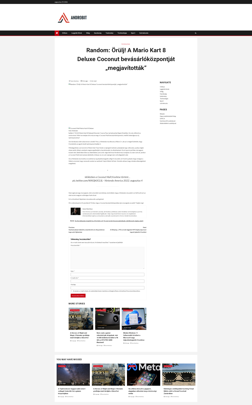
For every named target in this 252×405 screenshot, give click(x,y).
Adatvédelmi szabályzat (168, 123)
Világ (88, 33)
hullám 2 (71, 133)
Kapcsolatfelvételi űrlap (168, 116)
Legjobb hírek (76, 33)
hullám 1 (98, 144)
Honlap (73, 284)
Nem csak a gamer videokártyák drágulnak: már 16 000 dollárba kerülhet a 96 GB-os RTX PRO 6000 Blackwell (107, 337)
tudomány (109, 33)
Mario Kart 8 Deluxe (86, 133)
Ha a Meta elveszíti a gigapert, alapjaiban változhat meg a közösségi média (142, 391)
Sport (133, 33)
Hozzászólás (75, 245)
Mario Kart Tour (93, 148)
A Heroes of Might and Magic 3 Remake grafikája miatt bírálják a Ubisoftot (79, 335)
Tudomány (62, 366)
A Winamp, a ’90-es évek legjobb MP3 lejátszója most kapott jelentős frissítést (128, 229)
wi (81, 148)
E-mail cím (75, 278)
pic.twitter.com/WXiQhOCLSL (87, 180)
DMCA (162, 118)
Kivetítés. (123, 133)
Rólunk (162, 114)
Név (73, 271)
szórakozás (143, 33)
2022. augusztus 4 (133, 180)
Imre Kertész (75, 81)
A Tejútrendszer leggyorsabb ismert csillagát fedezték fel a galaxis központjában (71, 391)
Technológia (122, 33)
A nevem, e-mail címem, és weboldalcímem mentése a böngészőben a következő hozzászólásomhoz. (106, 291)
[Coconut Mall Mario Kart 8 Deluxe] (81, 128)
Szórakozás (168, 366)
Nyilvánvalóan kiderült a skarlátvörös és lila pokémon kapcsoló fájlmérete (87, 229)
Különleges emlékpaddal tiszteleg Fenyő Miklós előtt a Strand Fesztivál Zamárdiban (179, 391)
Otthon (64, 33)
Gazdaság (97, 33)
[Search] (195, 33)
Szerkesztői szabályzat (167, 121)
